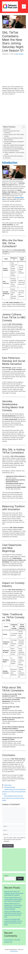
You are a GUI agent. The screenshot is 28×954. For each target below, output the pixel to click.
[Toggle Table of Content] (22, 127)
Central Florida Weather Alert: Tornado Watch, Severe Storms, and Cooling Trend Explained (13, 899)
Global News (7, 785)
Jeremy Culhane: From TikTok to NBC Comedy (14, 135)
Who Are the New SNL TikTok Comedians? (12, 131)
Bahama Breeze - (9, 939)
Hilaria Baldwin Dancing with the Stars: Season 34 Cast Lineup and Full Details (13, 798)
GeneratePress (14, 951)
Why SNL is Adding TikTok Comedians (14, 145)
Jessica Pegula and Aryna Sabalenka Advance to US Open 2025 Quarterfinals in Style (14, 791)
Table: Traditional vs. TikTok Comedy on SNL (14, 153)
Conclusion (7, 158)
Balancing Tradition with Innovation (13, 147)
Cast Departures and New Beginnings (14, 149)
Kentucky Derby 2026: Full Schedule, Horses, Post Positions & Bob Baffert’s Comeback (13, 893)
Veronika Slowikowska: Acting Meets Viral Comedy (14, 142)
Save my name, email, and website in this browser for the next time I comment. (14, 839)
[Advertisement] (14, 71)
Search (6, 876)
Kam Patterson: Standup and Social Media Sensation (13, 139)
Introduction (7, 129)
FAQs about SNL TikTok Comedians (13, 156)
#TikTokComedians (9, 787)
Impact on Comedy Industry (11, 150)
